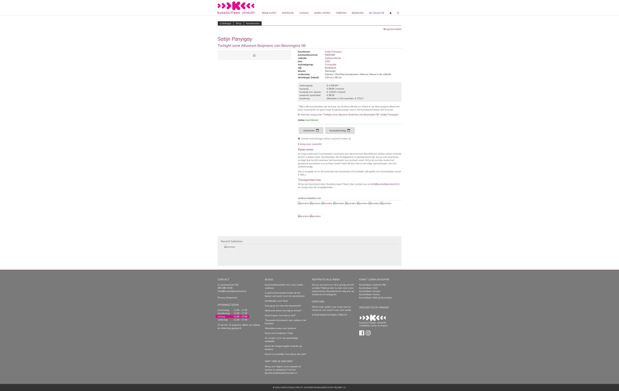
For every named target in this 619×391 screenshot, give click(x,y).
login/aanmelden (393, 29)
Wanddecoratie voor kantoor (280, 328)
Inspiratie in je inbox (326, 279)
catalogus (225, 23)
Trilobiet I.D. (339, 387)
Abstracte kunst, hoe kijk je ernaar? (283, 310)
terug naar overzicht (310, 144)
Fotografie (330, 64)
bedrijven (358, 12)
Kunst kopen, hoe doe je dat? (280, 315)
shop (238, 23)
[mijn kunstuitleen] (390, 7)
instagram (330, 294)
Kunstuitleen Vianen (369, 294)
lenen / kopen (322, 12)
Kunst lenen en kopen (374, 279)
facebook (317, 294)
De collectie (376, 12)
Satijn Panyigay (333, 51)
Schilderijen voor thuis (276, 300)
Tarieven (341, 12)
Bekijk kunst (269, 12)
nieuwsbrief (331, 291)
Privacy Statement (227, 297)
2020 (327, 61)
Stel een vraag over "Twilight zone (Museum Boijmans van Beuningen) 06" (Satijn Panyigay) (349, 114)
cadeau (304, 12)
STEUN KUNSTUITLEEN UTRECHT (329, 314)
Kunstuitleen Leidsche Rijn (372, 284)
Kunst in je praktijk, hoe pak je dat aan (285, 354)
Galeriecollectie (333, 58)
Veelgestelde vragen (374, 307)
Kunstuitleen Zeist (368, 287)
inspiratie (288, 12)
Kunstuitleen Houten (369, 291)
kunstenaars (252, 23)
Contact (224, 279)
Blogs (269, 279)
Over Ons (318, 301)
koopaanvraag (338, 130)
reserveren (308, 130)
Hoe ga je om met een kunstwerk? (283, 305)
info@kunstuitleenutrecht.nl (385, 184)
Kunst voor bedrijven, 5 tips (279, 333)
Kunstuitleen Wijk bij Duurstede (375, 297)
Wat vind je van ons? (279, 361)
